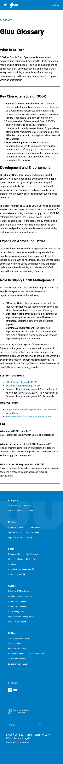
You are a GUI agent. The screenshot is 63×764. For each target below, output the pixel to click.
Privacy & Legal (21, 738)
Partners (26, 506)
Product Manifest (15, 511)
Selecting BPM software (18, 591)
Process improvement (17, 606)
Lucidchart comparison (18, 664)
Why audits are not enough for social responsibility (32, 409)
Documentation (15, 554)
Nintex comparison (16, 654)
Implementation (15, 537)
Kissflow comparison (17, 648)
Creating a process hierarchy (20, 596)
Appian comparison (16, 659)
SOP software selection (18, 622)
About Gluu (13, 506)
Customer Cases (32, 532)
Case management (16, 611)
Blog (10, 559)
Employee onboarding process (21, 617)
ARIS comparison (15, 643)
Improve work (14, 532)
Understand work (15, 527)
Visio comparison (36, 654)
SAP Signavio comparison (19, 638)
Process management (17, 601)
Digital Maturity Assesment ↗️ (21, 569)
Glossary (6, 20)
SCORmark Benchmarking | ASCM (23, 385)
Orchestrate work (35, 527)
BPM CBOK (24, 392)
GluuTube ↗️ (22, 559)
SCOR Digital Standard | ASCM (21, 382)
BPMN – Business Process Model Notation (28, 416)
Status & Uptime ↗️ (16, 574)
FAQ (34, 559)
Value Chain (12, 413)
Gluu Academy (32, 554)
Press (30, 511)
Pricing (30, 537)
